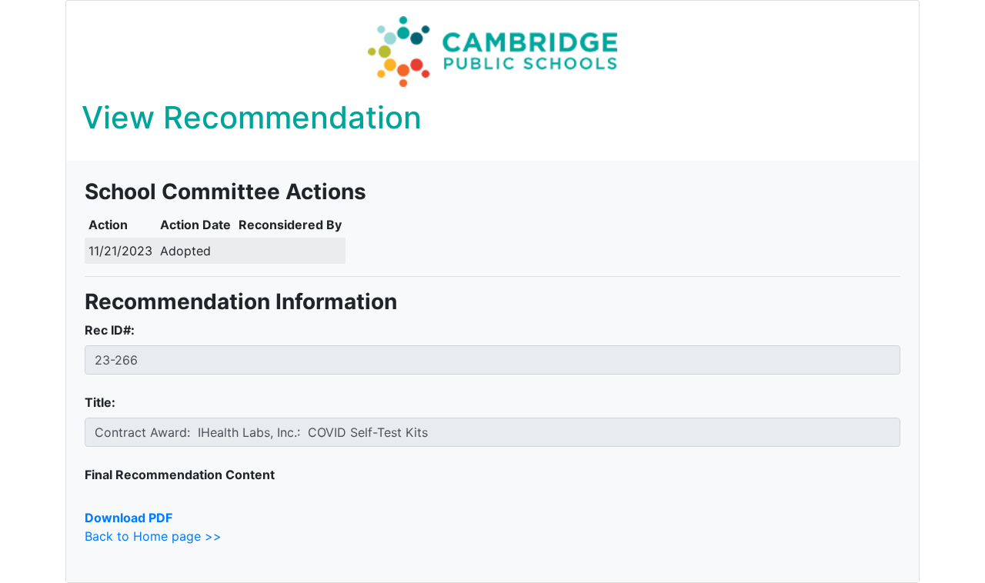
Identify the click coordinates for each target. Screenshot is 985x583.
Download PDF (128, 517)
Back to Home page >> (153, 536)
